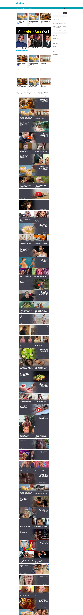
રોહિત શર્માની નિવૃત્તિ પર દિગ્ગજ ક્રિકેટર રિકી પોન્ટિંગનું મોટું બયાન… (59, 19)
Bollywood (18, 50)
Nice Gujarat (20, 4)
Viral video (55, 56)
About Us (26, 8)
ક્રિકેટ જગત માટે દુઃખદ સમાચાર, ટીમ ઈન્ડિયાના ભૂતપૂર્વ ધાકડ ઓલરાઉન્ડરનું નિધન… (60, 21)
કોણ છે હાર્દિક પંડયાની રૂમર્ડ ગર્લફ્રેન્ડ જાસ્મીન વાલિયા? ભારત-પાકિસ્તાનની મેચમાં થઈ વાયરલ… (60, 30)
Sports (55, 49)
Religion (55, 48)
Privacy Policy (22, 8)
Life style (26, 50)
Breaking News (22, 50)
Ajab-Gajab (55, 35)
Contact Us (30, 8)
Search (54, 11)
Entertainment (56, 43)
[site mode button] (64, 8)
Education (55, 41)
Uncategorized (56, 54)
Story (55, 51)
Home (18, 8)
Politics (55, 46)
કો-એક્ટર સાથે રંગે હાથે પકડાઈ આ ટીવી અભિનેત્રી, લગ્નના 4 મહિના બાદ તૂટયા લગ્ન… (60, 24)
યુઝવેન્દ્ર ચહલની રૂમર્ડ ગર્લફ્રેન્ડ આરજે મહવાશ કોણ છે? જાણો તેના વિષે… (60, 27)
